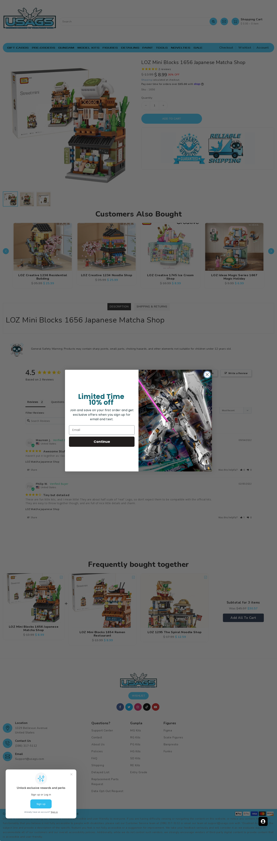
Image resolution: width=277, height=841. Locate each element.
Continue (102, 441)
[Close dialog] (207, 374)
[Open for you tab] (263, 821)
